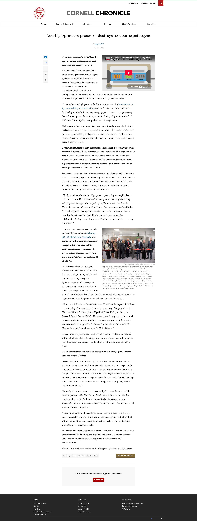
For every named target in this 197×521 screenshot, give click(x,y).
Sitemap (36, 506)
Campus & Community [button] (65, 24)
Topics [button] (43, 24)
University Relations (40, 514)
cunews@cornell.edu (84, 512)
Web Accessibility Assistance (42, 512)
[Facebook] (151, 518)
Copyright (37, 509)
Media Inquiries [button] (125, 455)
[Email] (161, 518)
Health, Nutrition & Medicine (88, 456)
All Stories (87, 24)
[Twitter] (156, 518)
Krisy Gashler (99, 44)
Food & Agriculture (69, 456)
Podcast (107, 24)
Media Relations (149, 3)
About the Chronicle (40, 503)
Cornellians (151, 24)
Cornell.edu (132, 3)
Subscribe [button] (98, 480)
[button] (160, 3)
